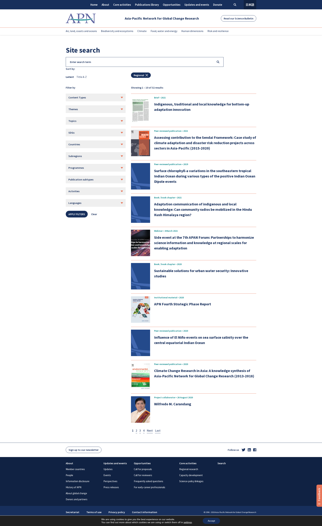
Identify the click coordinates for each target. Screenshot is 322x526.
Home (94, 5)
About (105, 5)
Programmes (76, 167)
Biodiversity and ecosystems (117, 31)
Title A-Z (81, 77)
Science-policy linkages (191, 481)
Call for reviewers (143, 475)
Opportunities (171, 5)
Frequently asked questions (148, 481)
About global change (76, 493)
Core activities (122, 5)
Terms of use (93, 512)
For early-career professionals (149, 487)
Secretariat (72, 512)
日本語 (250, 5)
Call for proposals (143, 469)
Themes (73, 109)
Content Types (77, 97)
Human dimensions (192, 31)
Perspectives (110, 481)
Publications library (147, 5)
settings (188, 522)
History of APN (73, 487)
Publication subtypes (80, 179)
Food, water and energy (164, 31)
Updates (108, 469)
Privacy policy (117, 512)
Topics (72, 121)
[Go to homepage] (81, 18)
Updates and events (196, 5)
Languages (74, 203)
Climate (142, 31)
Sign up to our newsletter (84, 450)
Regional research (188, 469)
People (69, 475)
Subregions (75, 156)
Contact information (144, 512)
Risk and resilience (218, 31)
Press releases (111, 487)
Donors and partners (76, 499)
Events (107, 475)
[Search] (218, 62)
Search (222, 463)
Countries (74, 144)
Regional (139, 75)
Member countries (75, 469)
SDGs (71, 132)
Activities (73, 191)
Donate (217, 5)
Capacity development (191, 475)
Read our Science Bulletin (238, 18)
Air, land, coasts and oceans (81, 31)
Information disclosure (77, 481)
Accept (211, 520)
